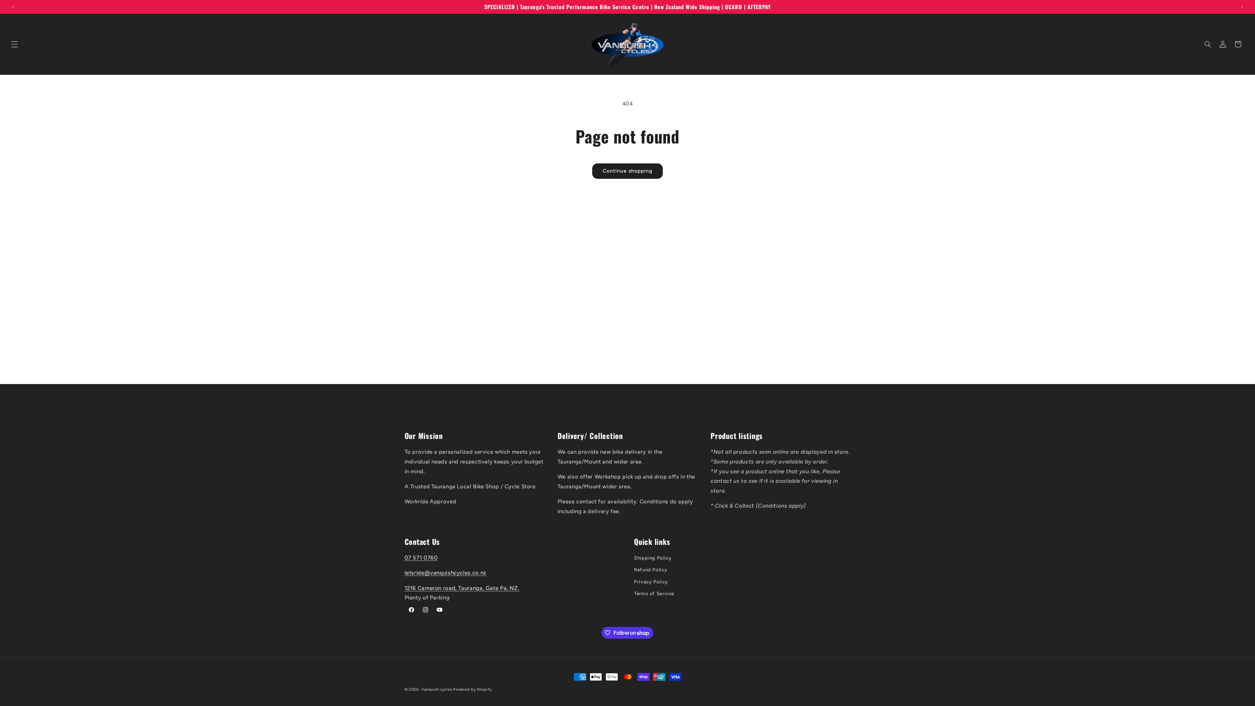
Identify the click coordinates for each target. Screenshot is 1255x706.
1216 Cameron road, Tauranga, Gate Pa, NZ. (462, 588)
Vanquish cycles (436, 689)
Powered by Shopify (472, 689)
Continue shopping (628, 171)
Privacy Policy (651, 582)
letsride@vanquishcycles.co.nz (445, 572)
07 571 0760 (421, 557)
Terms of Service (654, 594)
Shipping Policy (652, 558)
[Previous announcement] (13, 6)
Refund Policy (650, 570)
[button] (14, 44)
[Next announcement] (1242, 6)
